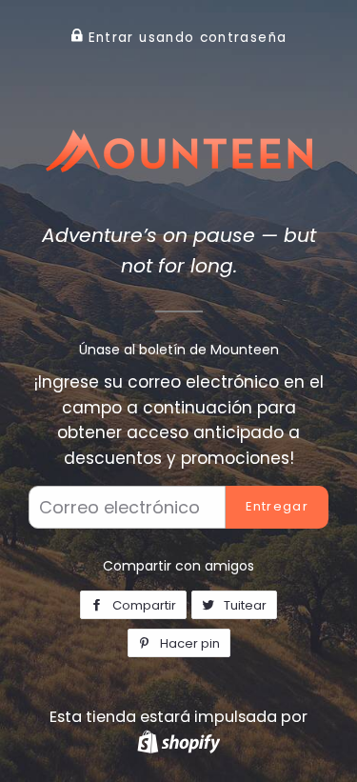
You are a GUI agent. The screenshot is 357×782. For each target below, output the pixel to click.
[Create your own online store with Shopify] (178, 741)
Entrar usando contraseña (185, 38)
